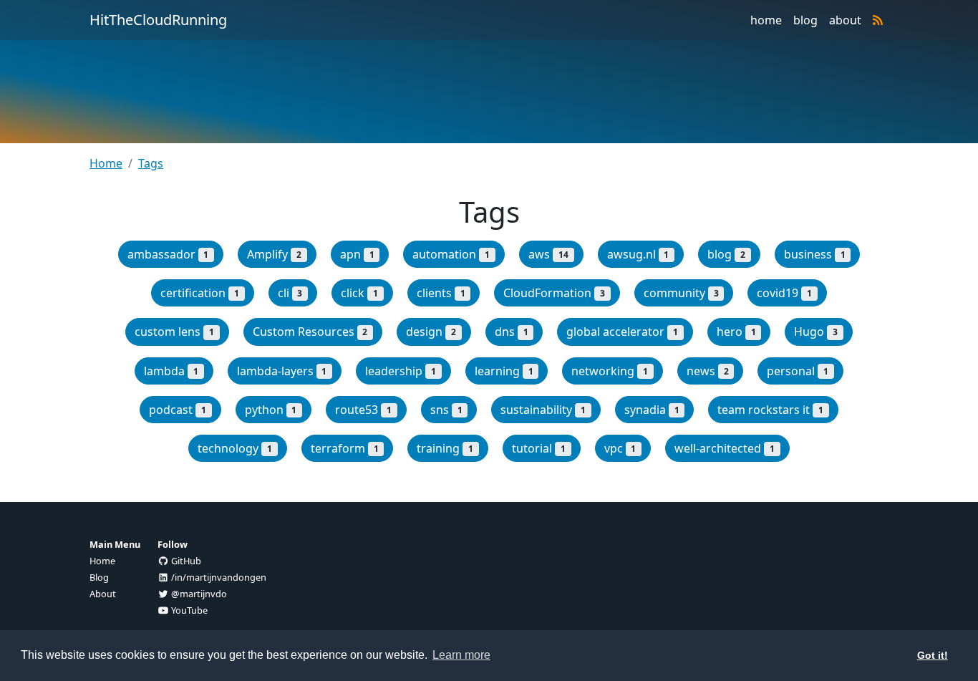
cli (290, 293)
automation (451, 254)
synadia (651, 409)
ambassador (168, 254)
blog (805, 20)
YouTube (188, 610)
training (445, 448)
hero (736, 331)
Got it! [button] (932, 655)
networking (609, 371)
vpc (620, 448)
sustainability (543, 409)
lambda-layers (282, 371)
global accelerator (622, 331)
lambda (171, 371)
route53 (363, 409)
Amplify (274, 254)
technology (235, 448)
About (102, 593)
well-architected (724, 448)
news (708, 371)
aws (548, 254)
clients (441, 293)
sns (446, 409)
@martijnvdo (198, 593)
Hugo (816, 331)
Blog (99, 577)
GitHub (185, 560)
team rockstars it (770, 409)
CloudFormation (554, 293)
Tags (150, 163)
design (431, 331)
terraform (345, 448)
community (681, 293)
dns (511, 331)
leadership (400, 371)
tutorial (539, 448)
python (271, 409)
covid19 (784, 293)
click (359, 293)
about (845, 20)
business (815, 254)
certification (199, 293)
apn (357, 254)
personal (797, 371)
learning (504, 371)
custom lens (174, 331)
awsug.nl (638, 254)
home (766, 20)
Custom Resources (310, 331)
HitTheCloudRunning (158, 19)
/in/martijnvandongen (217, 577)
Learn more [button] (461, 655)
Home (105, 163)
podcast (177, 409)
